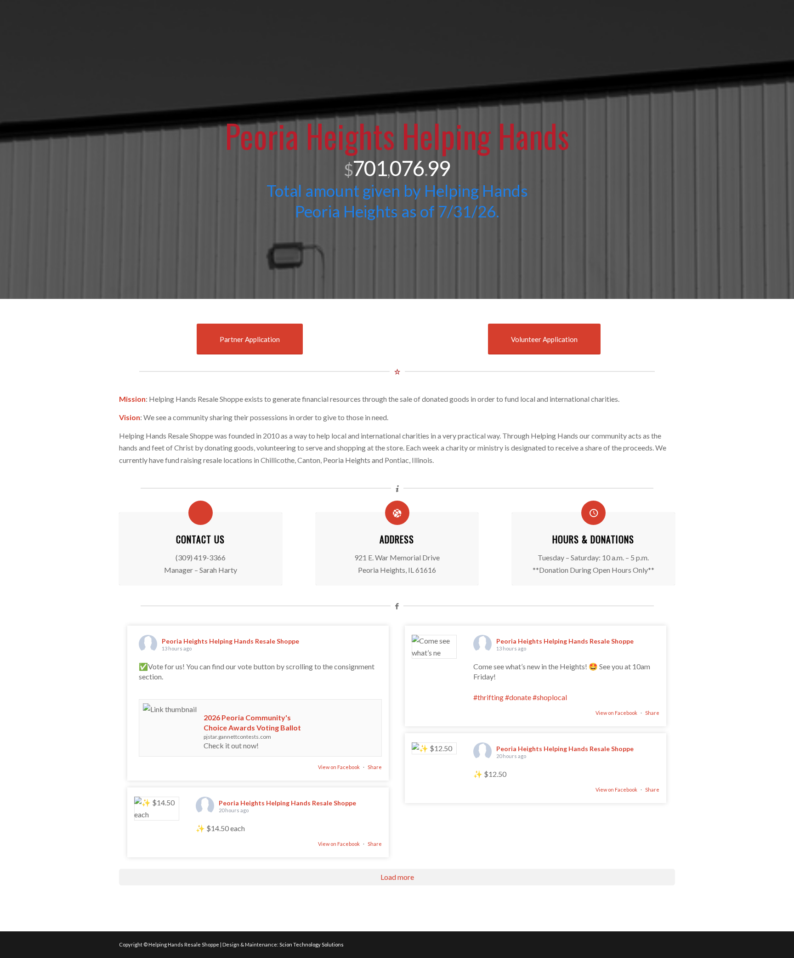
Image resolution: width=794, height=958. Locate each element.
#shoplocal (550, 697)
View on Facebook (339, 767)
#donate (518, 697)
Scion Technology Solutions (311, 944)
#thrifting (488, 697)
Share (375, 767)
